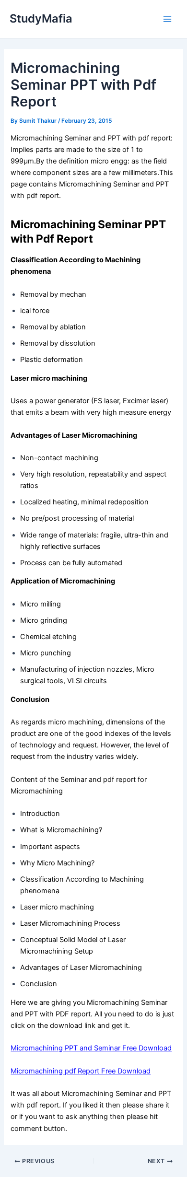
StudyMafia (41, 18)
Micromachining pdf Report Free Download (81, 1071)
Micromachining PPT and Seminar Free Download (91, 1048)
